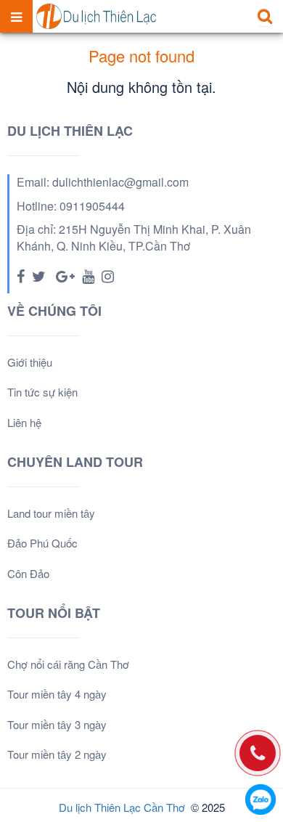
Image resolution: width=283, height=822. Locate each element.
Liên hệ (24, 422)
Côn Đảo (28, 573)
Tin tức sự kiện (42, 391)
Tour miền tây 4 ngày (57, 693)
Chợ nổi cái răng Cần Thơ (68, 664)
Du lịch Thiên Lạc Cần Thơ (122, 807)
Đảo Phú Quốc (42, 542)
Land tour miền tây (51, 513)
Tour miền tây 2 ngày (57, 754)
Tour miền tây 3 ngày (57, 724)
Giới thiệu (29, 362)
